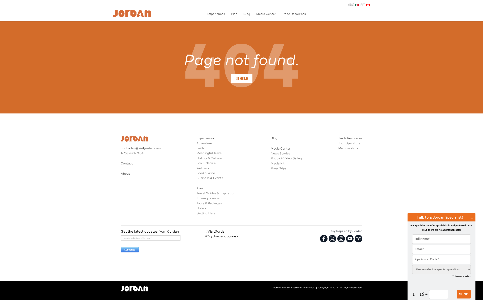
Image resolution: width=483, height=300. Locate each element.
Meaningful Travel (209, 153)
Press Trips (278, 168)
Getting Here (205, 213)
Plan (199, 188)
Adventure (204, 143)
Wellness (202, 168)
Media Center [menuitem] (266, 14)
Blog (274, 138)
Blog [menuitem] (246, 14)
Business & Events (209, 178)
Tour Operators (349, 143)
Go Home (242, 78)
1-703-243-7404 (132, 153)
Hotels (201, 208)
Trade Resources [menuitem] (294, 14)
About (125, 174)
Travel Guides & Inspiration (215, 193)
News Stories (280, 153)
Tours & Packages (209, 203)
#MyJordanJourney (221, 236)
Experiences (205, 138)
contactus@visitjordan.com (141, 148)
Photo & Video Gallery (287, 158)
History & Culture (209, 158)
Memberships (348, 148)
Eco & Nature (206, 163)
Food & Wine (205, 173)
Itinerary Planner (208, 198)
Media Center (280, 149)
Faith (200, 148)
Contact (127, 163)
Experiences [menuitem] (216, 14)
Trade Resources (350, 138)
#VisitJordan (216, 231)
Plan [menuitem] (234, 14)
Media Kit (278, 163)
